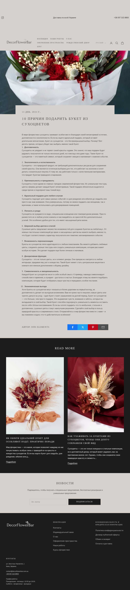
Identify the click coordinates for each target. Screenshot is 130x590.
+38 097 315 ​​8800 (12, 574)
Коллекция (42, 39)
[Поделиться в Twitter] (83, 327)
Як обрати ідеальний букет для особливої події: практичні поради (30, 440)
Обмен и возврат (102, 539)
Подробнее (11, 462)
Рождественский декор (78, 43)
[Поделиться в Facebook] (73, 327)
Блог (39, 47)
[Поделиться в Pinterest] (93, 327)
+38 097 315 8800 (121, 18)
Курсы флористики (61, 550)
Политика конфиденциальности (109, 530)
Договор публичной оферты (107, 535)
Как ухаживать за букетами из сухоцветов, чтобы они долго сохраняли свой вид (89, 439)
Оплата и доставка (103, 544)
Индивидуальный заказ (63, 532)
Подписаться (84, 501)
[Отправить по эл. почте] (103, 327)
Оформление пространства (50, 43)
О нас (69, 39)
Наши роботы (57, 39)
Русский (99, 43)
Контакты (57, 528)
